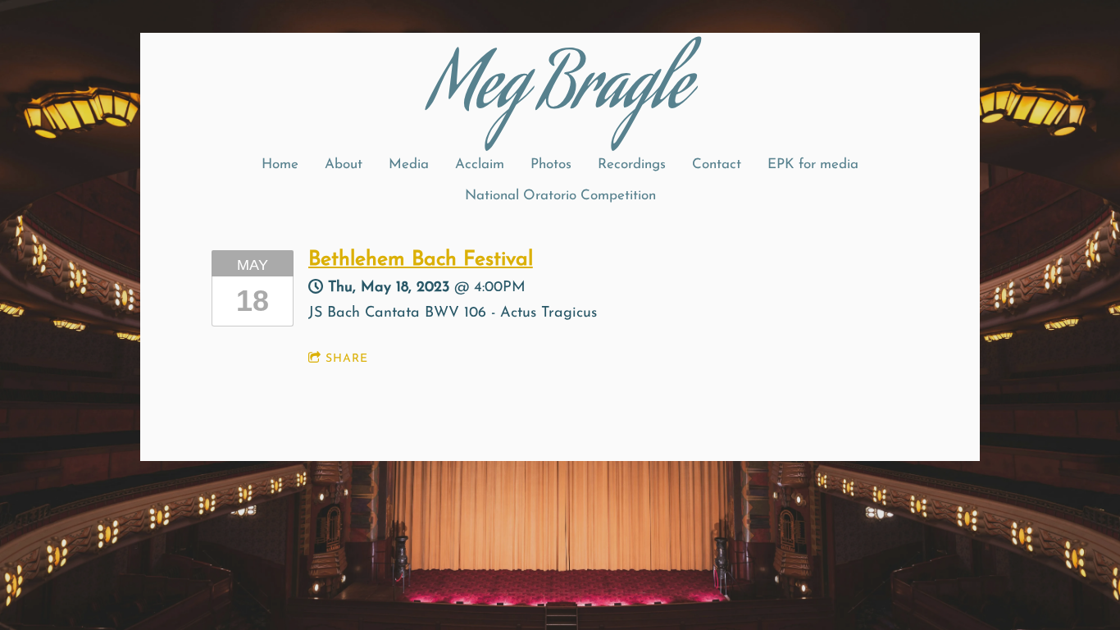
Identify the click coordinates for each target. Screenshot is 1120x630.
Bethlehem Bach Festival (420, 259)
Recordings (632, 164)
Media (409, 164)
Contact (716, 164)
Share (347, 359)
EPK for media (812, 164)
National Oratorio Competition (560, 196)
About (343, 164)
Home (280, 164)
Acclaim (479, 164)
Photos (550, 164)
